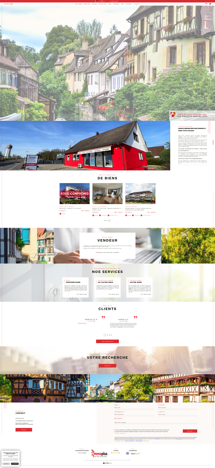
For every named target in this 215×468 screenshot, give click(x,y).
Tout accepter (15, 463)
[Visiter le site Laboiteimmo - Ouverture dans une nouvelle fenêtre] (107, 462)
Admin (119, 458)
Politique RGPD (126, 458)
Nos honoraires (105, 458)
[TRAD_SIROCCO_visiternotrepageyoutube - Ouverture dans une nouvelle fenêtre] (28, 434)
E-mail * (162, 410)
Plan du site (110, 458)
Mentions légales (115, 458)
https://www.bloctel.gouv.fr (178, 437)
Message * (118, 416)
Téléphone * (119, 410)
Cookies (129, 458)
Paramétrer (6, 463)
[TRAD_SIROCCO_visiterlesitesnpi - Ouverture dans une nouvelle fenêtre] (127, 452)
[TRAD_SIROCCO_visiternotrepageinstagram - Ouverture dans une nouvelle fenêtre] (24, 434)
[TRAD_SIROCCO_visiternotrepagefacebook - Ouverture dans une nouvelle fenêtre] (17, 434)
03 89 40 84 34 (20, 416)
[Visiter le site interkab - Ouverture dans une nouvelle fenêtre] (135, 452)
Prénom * (162, 403)
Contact (213, 142)
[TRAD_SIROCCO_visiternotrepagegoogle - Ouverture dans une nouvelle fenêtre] (20, 434)
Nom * (117, 403)
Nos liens (121, 458)
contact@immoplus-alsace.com (24, 419)
